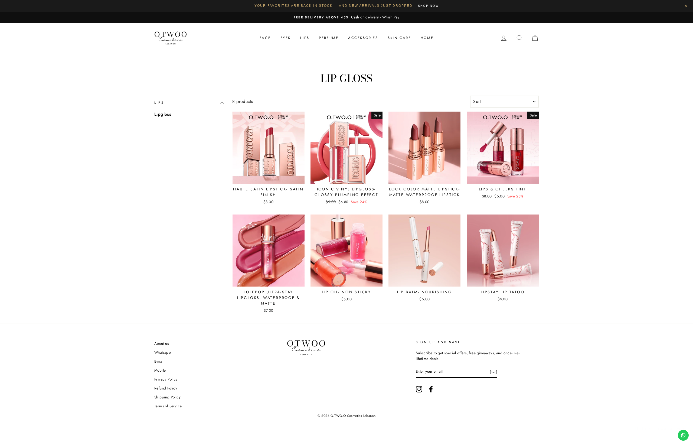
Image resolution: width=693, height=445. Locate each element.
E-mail (159, 361)
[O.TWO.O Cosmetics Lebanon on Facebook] (431, 389)
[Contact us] (683, 435)
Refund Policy (165, 388)
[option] (346, 17)
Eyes (285, 37)
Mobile (160, 370)
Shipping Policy (167, 397)
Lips (304, 37)
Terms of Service (168, 406)
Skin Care (399, 37)
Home (427, 37)
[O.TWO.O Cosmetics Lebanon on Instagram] (419, 389)
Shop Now (428, 5)
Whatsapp (162, 352)
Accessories (363, 37)
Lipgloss (162, 114)
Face (265, 37)
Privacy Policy (166, 379)
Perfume (328, 37)
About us (161, 343)
